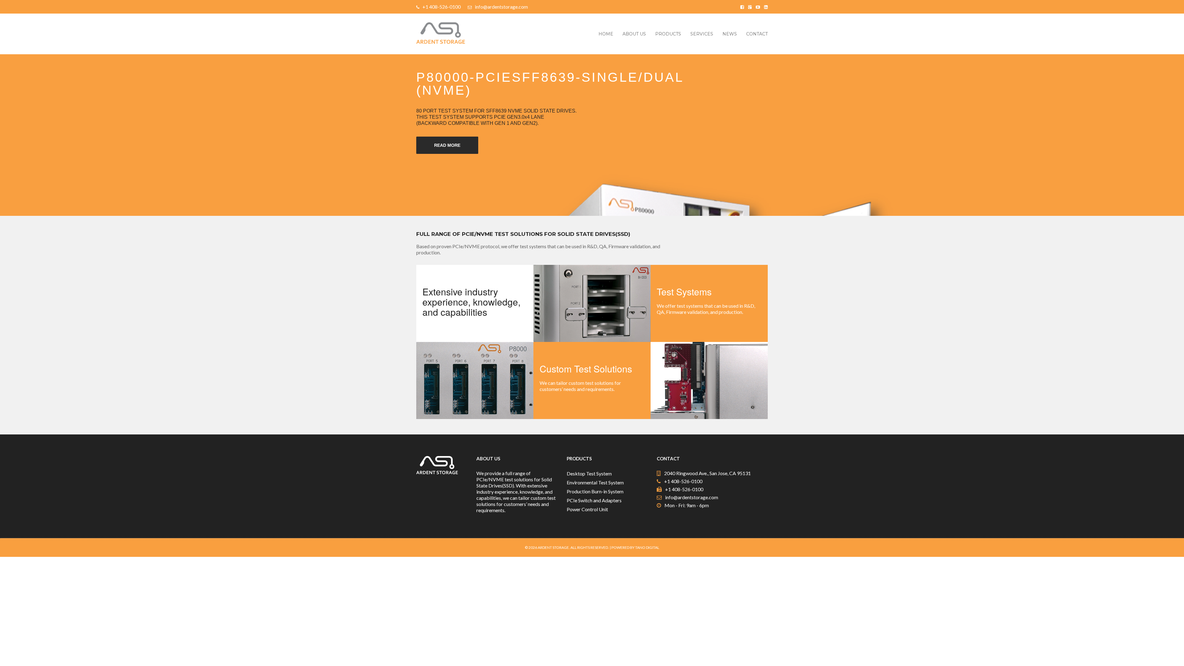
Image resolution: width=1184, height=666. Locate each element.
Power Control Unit (587, 509)
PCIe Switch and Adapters (594, 500)
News (729, 34)
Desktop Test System (589, 473)
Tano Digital (647, 547)
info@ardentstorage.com (501, 7)
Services (701, 34)
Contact (757, 34)
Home (605, 34)
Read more (447, 145)
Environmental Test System (595, 482)
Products (668, 34)
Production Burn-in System (595, 491)
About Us (634, 34)
